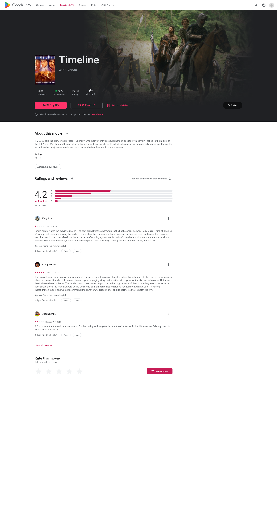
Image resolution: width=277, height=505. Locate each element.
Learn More (97, 114)
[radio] (38, 371)
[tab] (40, 5)
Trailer (232, 105)
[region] (92, 92)
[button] (66, 251)
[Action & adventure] (48, 166)
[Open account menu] (271, 5)
